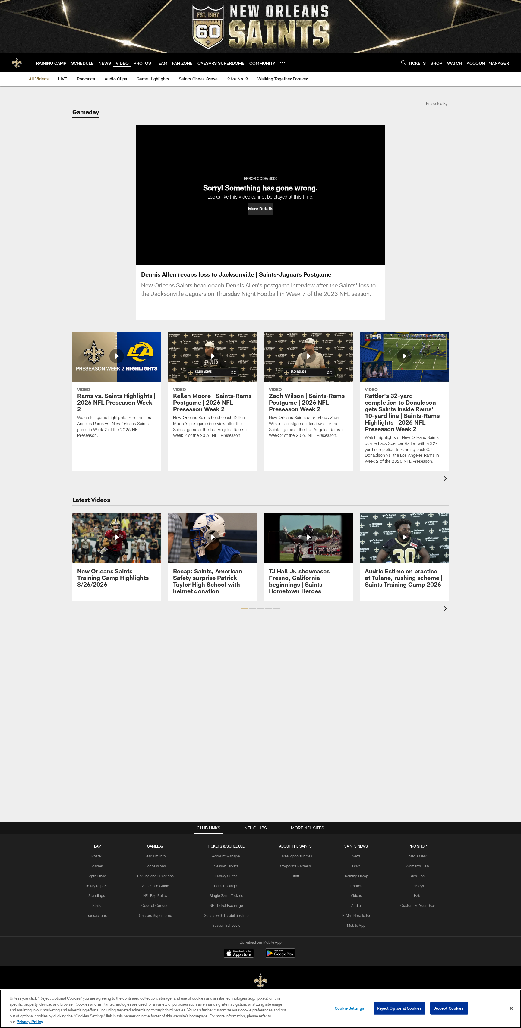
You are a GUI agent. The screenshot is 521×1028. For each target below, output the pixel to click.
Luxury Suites (226, 876)
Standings (96, 895)
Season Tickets (226, 866)
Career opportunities (295, 856)
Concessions (155, 866)
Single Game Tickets (226, 895)
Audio (356, 905)
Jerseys (418, 886)
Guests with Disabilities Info (226, 915)
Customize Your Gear (417, 905)
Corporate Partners (295, 866)
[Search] (403, 62)
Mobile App (356, 925)
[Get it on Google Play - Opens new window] (280, 956)
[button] (260, 209)
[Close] (511, 1008)
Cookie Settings (349, 1008)
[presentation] (446, 479)
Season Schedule (226, 925)
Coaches (97, 866)
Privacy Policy (30, 1021)
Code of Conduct (155, 905)
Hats (417, 895)
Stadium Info (155, 856)
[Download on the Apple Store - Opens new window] (238, 954)
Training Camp (356, 876)
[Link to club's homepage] (17, 62)
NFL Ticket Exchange (226, 905)
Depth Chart (96, 876)
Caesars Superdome (155, 915)
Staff (295, 876)
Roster (96, 856)
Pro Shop (418, 846)
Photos (356, 886)
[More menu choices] (282, 62)
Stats (96, 905)
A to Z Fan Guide (155, 886)
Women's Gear (417, 866)
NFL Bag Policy (155, 895)
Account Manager (226, 856)
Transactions (96, 915)
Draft (356, 866)
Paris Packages (226, 886)
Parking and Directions (155, 876)
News (356, 856)
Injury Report (96, 886)
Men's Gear (418, 856)
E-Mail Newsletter (356, 915)
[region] (260, 1008)
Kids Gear (417, 876)
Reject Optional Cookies (399, 1008)
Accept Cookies (449, 1008)
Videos (356, 895)
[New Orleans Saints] (260, 981)
